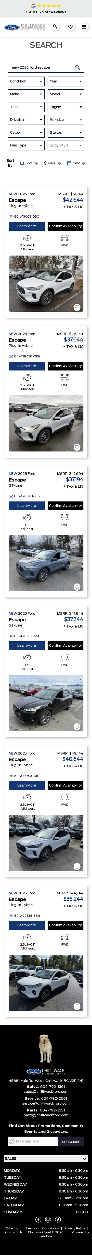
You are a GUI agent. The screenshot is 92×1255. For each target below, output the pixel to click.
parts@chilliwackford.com (46, 1115)
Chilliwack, (54, 1081)
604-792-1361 (52, 1087)
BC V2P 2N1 (73, 1081)
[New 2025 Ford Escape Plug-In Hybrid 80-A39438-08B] (46, 423)
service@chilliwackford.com (46, 1103)
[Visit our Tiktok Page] (56, 1220)
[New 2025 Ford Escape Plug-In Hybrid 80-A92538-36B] (46, 982)
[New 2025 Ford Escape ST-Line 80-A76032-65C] (46, 703)
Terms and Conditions (42, 1228)
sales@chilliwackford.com (46, 1092)
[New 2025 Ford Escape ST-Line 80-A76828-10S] (46, 563)
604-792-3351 (52, 1110)
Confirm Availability (65, 226)
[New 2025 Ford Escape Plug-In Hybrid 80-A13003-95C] (46, 283)
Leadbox (46, 1236)
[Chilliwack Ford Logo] (25, 27)
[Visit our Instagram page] (46, 1220)
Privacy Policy (75, 1228)
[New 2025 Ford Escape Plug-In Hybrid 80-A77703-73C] (46, 843)
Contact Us (13, 1232)
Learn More (26, 226)
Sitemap (12, 1228)
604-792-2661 (54, 1098)
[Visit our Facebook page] (36, 1220)
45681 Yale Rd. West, (27, 1081)
